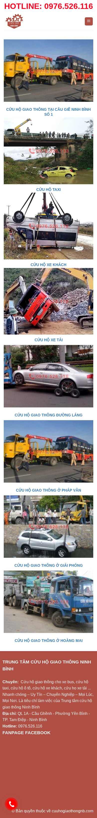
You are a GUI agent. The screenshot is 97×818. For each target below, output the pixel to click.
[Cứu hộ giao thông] (40, 21)
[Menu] (89, 21)
